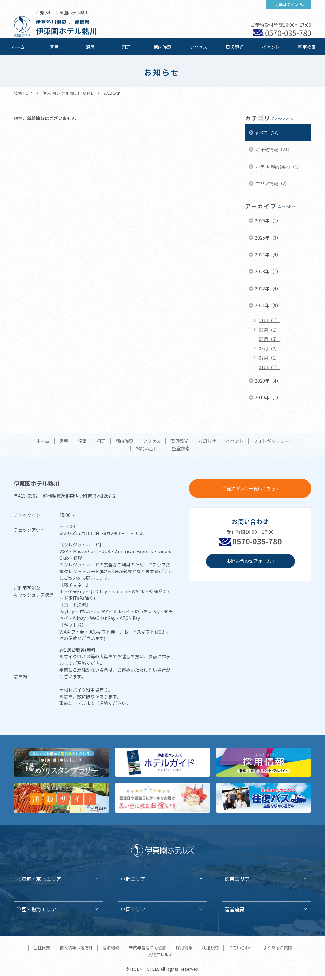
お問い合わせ (149, 448)
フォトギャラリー (271, 441)
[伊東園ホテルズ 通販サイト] (61, 797)
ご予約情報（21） (273, 149)
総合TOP (23, 93)
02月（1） (269, 358)
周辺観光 (234, 47)
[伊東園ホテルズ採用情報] (264, 762)
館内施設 (162, 47)
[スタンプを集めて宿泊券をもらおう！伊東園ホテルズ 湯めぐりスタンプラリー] (61, 762)
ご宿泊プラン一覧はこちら (248, 488)
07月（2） (269, 348)
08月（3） (269, 339)
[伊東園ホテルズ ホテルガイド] (162, 762)
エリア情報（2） (272, 183)
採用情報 (184, 948)
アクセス (198, 47)
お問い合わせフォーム (249, 561)
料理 (126, 47)
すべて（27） (268, 132)
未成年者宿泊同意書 (147, 948)
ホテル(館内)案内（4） (278, 166)
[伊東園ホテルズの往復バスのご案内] (264, 797)
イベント (271, 47)
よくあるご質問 (277, 948)
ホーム (18, 47)
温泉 (90, 47)
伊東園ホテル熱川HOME (68, 93)
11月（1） (269, 320)
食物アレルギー (162, 955)
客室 (54, 47)
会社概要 (41, 948)
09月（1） (269, 330)
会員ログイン (286, 4)
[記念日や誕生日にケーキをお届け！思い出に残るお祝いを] (162, 797)
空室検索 (307, 47)
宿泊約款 (111, 948)
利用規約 (210, 948)
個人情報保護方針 (76, 948)
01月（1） (269, 367)
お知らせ (207, 441)
